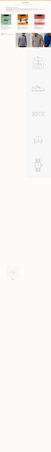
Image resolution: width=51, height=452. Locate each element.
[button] (15, 4)
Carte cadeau (48, 0)
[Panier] (49, 2)
